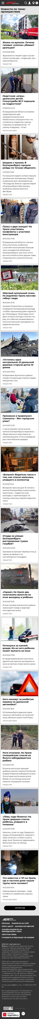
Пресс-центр (7, 926)
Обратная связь (9, 934)
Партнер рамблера (20, 1008)
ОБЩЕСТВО (7, 64)
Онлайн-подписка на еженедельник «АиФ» (12, 930)
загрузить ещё (20, 908)
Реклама (6, 923)
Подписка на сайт (20, 923)
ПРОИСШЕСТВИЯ (10, 130)
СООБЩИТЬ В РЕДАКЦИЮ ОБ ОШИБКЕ (18, 937)
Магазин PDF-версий (24, 926)
